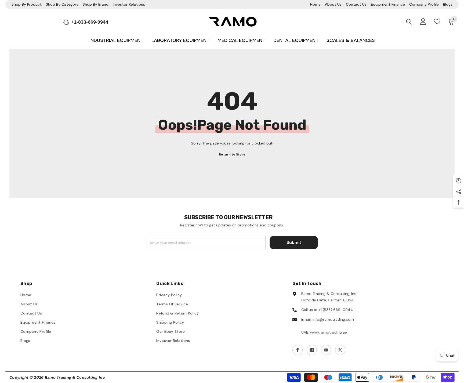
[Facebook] (297, 350)
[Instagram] (312, 350)
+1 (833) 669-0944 (336, 309)
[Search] (408, 21)
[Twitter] (340, 350)
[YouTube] (326, 350)
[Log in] (423, 21)
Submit (294, 242)
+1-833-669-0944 (89, 22)
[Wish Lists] (437, 21)
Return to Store (232, 154)
